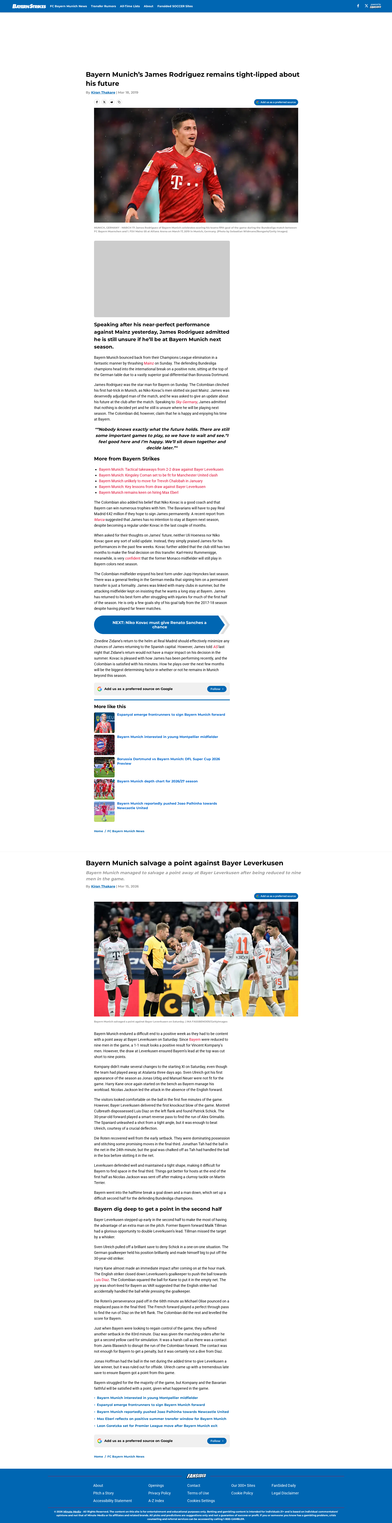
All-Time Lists (130, 6)
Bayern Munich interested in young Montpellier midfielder (147, 1398)
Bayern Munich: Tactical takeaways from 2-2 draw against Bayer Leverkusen (161, 469)
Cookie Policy (242, 1493)
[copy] (119, 102)
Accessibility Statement (112, 1501)
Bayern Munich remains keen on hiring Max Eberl (138, 492)
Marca (99, 519)
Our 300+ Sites (243, 1485)
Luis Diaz (101, 1280)
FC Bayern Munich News (68, 6)
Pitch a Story (103, 1493)
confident (133, 558)
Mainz (148, 363)
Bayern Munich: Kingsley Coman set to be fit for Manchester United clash (158, 475)
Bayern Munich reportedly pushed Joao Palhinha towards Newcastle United (163, 1412)
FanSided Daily (284, 1485)
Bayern (195, 1039)
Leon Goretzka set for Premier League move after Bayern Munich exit (157, 1426)
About (148, 6)
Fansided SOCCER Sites (175, 6)
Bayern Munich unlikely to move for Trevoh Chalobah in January (151, 481)
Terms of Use (198, 1493)
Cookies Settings (201, 1501)
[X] (366, 5)
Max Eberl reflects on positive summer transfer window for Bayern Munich (161, 1419)
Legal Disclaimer (285, 1493)
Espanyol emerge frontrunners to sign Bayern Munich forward (151, 1405)
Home (98, 831)
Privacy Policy (159, 1493)
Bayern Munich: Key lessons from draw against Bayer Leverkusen (152, 486)
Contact (193, 1485)
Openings (156, 1485)
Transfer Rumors (103, 6)
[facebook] (358, 5)
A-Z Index (156, 1501)
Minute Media (72, 1511)
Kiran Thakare (103, 92)
